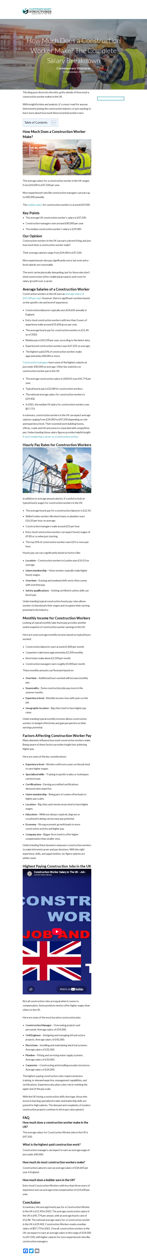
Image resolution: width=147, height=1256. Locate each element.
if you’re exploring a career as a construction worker (50, 436)
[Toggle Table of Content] (52, 122)
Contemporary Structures (73, 68)
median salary (34, 204)
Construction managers (35, 362)
